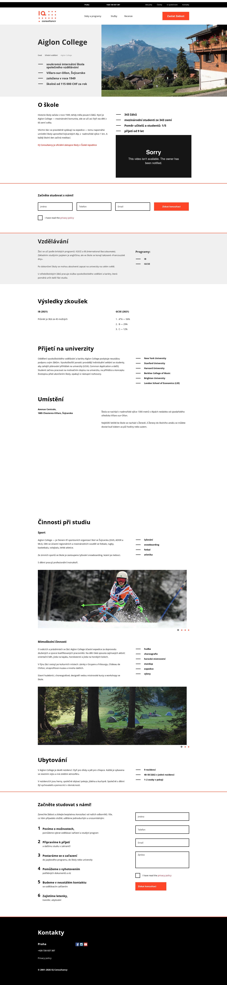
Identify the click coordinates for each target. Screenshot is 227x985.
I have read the (59, 218)
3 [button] (185, 630)
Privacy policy (44, 958)
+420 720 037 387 (113, 5)
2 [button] (181, 630)
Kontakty (185, 5)
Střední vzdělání (51, 55)
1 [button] (178, 630)
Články (159, 5)
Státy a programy (92, 16)
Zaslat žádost (175, 16)
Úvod (40, 55)
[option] (113, 600)
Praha (42, 944)
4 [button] (188, 630)
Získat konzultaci (171, 206)
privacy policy (67, 217)
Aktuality (148, 5)
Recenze (128, 16)
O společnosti (172, 5)
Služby (114, 16)
